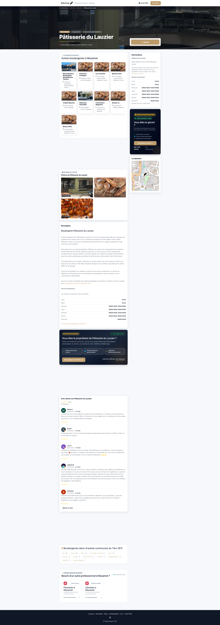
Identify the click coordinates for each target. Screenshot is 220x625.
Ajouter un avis (68, 508)
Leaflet (141, 190)
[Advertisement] (93, 154)
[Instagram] (110, 617)
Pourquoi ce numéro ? (138, 73)
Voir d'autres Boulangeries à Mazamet (73, 324)
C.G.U (121, 614)
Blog (105, 614)
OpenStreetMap (149, 190)
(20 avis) (71, 41)
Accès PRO (128, 614)
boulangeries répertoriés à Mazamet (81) (77, 283)
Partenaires (99, 614)
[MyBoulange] (66, 3)
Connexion (155, 3)
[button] (145, 174)
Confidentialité (113, 614)
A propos (91, 614)
